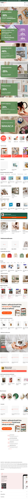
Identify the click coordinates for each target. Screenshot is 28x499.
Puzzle (8, 200)
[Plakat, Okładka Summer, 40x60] (11, 291)
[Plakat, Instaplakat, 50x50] (18, 291)
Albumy (2, 200)
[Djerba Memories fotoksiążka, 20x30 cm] (11, 178)
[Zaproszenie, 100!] (19, 380)
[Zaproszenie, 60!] (4, 380)
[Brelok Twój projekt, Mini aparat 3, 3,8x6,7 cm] (18, 324)
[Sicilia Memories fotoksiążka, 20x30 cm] (4, 266)
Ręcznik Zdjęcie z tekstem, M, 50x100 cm (20, 270)
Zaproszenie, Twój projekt (11, 383)
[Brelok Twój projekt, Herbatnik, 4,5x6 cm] (11, 324)
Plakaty (2, 287)
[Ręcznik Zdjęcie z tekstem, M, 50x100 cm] (18, 266)
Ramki (5, 200)
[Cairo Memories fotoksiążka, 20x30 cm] (18, 178)
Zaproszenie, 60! (3, 383)
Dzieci (11, 262)
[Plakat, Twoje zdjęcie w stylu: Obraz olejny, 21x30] (4, 291)
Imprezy (18, 262)
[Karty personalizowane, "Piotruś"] (11, 266)
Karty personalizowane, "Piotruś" (12, 270)
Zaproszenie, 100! (18, 383)
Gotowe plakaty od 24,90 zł (15, 283)
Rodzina (15, 262)
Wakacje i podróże (3, 262)
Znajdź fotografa (14, 217)
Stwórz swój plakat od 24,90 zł (4, 283)
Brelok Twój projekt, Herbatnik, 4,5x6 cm (13, 327)
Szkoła (24, 262)
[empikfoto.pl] (3, 2)
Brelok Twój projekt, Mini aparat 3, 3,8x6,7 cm (21, 327)
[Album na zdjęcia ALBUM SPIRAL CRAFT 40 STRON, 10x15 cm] (4, 204)
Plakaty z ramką (9, 287)
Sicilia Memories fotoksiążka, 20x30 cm (6, 270)
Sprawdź (19, 0)
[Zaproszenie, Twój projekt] (11, 380)
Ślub (21, 262)
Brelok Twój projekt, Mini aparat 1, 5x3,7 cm (6, 327)
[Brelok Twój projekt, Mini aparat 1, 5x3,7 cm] (4, 324)
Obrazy (5, 287)
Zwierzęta (8, 262)
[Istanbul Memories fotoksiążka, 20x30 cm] (4, 178)
